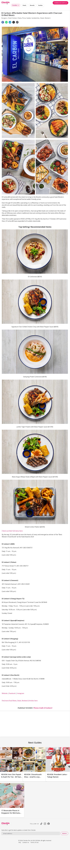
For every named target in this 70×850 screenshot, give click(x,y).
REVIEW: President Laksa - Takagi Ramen (57, 775)
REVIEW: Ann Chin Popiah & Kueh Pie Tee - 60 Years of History (11, 776)
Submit (64, 833)
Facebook (12, 693)
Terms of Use (34, 842)
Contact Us (25, 842)
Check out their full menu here (12, 531)
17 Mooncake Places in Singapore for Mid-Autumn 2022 (12, 812)
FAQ (19, 842)
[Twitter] (13, 22)
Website (4, 693)
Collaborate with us (60, 3)
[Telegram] (10, 22)
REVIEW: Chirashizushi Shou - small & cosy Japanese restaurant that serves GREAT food (34, 778)
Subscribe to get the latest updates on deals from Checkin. (18, 830)
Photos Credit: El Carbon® (43, 708)
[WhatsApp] (6, 22)
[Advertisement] (35, 724)
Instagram (20, 693)
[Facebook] (2, 22)
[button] (17, 22)
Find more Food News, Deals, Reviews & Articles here (19, 701)
